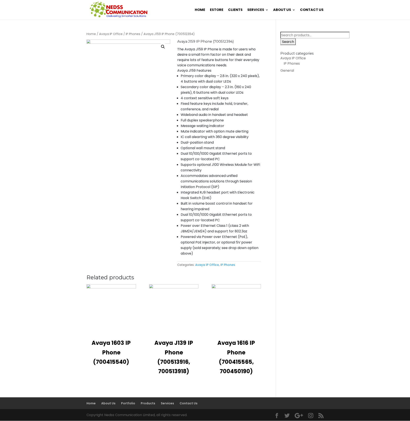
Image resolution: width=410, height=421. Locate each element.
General (287, 70)
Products (148, 403)
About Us (282, 10)
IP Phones (133, 34)
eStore (216, 10)
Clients (235, 10)
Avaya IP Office (111, 34)
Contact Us (312, 10)
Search (288, 41)
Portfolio (128, 403)
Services (255, 10)
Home (200, 10)
